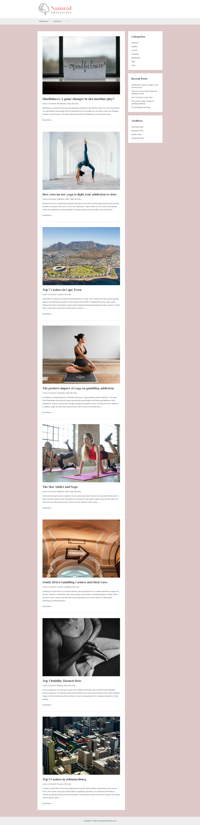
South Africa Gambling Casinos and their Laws (75, 582)
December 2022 (137, 127)
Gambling (57, 21)
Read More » (47, 120)
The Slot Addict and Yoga (60, 487)
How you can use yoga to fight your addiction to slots (79, 194)
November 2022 (137, 131)
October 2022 (136, 134)
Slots (69, 104)
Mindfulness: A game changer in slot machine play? (78, 99)
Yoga (71, 199)
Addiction (60, 199)
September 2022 (137, 138)
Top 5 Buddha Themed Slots (61, 681)
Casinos (60, 294)
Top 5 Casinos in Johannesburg (64, 779)
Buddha (60, 685)
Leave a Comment (49, 104)
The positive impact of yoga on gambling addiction (78, 388)
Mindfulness (43, 21)
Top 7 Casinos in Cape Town (61, 290)
